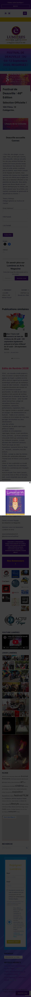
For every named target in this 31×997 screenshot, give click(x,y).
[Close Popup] (30, 483)
